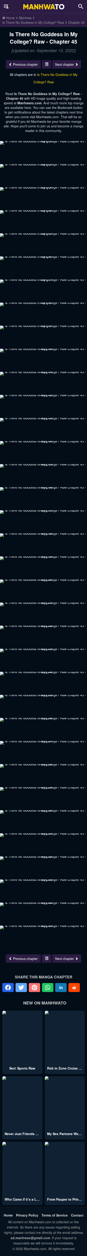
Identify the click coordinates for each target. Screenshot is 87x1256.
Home (8, 1215)
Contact (77, 1215)
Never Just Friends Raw (23, 1133)
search (81, 6)
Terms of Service (55, 1215)
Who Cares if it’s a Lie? (23, 1199)
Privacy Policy (27, 1215)
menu (6, 6)
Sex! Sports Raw (22, 1068)
